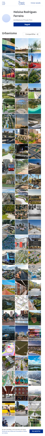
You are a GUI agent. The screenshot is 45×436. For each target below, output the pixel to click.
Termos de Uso (5, 431)
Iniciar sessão (36, 3)
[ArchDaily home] (21, 3)
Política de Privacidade (16, 431)
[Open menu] (3, 3)
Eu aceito (36, 431)
